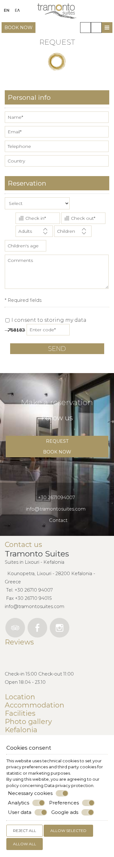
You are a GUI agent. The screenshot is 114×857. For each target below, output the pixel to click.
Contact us (23, 544)
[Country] (57, 162)
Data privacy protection (68, 785)
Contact (58, 520)
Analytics (18, 803)
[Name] (57, 118)
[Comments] (57, 274)
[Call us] (85, 27)
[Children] (73, 232)
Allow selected (68, 830)
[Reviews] (8, 656)
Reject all (24, 830)
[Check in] (38, 219)
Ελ (17, 10)
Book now (18, 27)
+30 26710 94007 (34, 590)
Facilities (20, 713)
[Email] (57, 133)
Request (57, 441)
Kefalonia (21, 730)
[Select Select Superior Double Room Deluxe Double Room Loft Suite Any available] (37, 205)
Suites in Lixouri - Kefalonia (34, 562)
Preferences (64, 803)
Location (20, 697)
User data (19, 812)
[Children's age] (25, 247)
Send (57, 348)
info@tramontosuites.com (56, 509)
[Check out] (83, 219)
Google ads (64, 812)
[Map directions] (96, 27)
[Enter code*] (48, 331)
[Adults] (34, 232)
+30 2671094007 (56, 497)
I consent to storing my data (48, 320)
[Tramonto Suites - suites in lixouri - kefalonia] (57, 11)
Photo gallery (28, 722)
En (7, 10)
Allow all (24, 843)
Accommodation (34, 705)
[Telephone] (57, 148)
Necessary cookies (30, 793)
